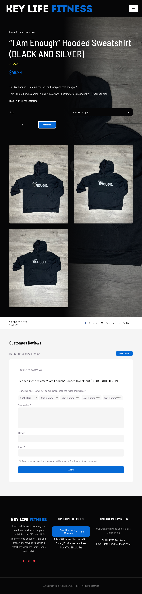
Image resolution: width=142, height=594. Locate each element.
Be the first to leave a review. (22, 32)
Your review (24, 405)
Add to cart (47, 125)
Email (21, 446)
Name (21, 432)
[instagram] (29, 561)
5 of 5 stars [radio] (110, 397)
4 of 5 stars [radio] (89, 397)
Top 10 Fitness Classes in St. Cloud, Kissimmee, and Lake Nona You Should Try (71, 543)
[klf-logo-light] (49, 4)
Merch (24, 321)
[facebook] (24, 561)
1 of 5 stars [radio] (25, 397)
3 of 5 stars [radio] (68, 397)
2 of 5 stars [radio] (47, 397)
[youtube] (34, 561)
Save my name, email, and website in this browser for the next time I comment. (60, 461)
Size (11, 112)
